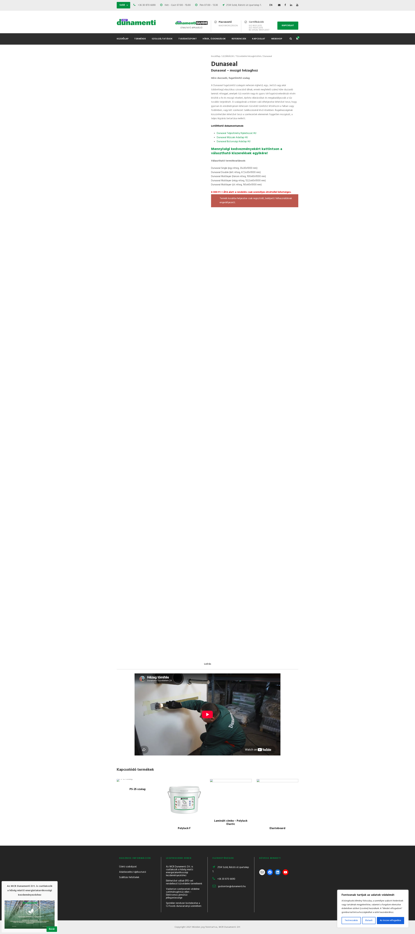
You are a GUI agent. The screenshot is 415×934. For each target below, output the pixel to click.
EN (270, 5)
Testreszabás (351, 920)
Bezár (52, 929)
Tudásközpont (187, 39)
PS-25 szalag (138, 789)
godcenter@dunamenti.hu (232, 886)
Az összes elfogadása (390, 920)
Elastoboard (277, 828)
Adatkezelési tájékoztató (132, 872)
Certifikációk (256, 22)
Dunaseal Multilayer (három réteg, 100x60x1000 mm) (238, 176)
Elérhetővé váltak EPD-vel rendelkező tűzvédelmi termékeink (184, 882)
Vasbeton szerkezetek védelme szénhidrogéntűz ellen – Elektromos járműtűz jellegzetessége (183, 893)
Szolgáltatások (162, 39)
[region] (373, 909)
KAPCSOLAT (288, 25)
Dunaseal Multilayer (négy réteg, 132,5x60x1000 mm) (238, 181)
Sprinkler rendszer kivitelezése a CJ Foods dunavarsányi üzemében (183, 904)
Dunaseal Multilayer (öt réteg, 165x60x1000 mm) (236, 185)
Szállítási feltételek (129, 877)
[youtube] (297, 5)
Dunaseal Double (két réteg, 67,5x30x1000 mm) (236, 172)
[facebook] (285, 5)
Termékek (140, 39)
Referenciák (239, 39)
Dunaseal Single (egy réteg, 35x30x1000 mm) (234, 168)
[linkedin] (291, 5)
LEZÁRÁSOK (228, 56)
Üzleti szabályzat (128, 867)
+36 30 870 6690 (226, 879)
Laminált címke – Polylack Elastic (230, 822)
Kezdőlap (122, 39)
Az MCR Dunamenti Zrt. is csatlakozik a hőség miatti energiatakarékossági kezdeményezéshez (179, 871)
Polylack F (184, 828)
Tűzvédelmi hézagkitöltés (248, 56)
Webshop (276, 39)
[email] (279, 5)
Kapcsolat (258, 39)
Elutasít (369, 920)
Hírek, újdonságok (214, 39)
